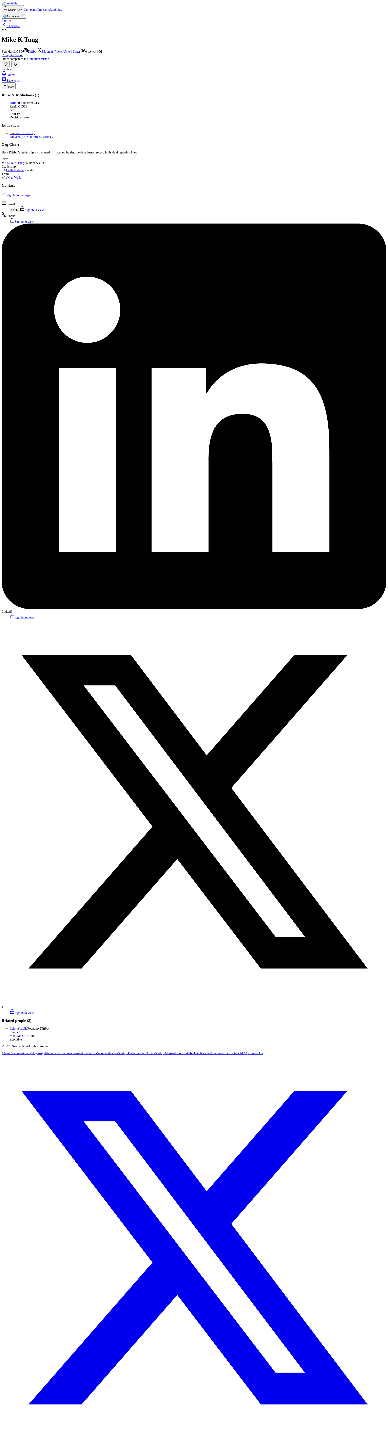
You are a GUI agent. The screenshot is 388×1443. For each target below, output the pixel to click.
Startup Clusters (145, 1053)
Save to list (13, 80)
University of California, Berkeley (31, 136)
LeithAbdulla (15, 170)
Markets (100, 1053)
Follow (11, 75)
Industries (112, 1053)
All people (13, 26)
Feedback (200, 1053)
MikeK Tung (15, 163)
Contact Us (255, 1053)
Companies (31, 9)
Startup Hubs (126, 1053)
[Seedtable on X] (194, 1439)
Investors (44, 9)
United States (71, 51)
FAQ (245, 1053)
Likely (14, 210)
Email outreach (232, 1053)
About (6, 1053)
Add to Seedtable (183, 1053)
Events (91, 1053)
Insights (42, 1053)
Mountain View (52, 51)
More (11, 86)
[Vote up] (6, 64)
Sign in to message (18, 195)
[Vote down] (15, 64)
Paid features (214, 1053)
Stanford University (22, 133)
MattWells (14, 177)
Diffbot (32, 51)
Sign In (6, 20)
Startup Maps (163, 1053)
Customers (16, 1053)
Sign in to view (34, 210)
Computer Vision (38, 59)
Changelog (30, 1053)
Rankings (56, 9)
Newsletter (54, 1053)
